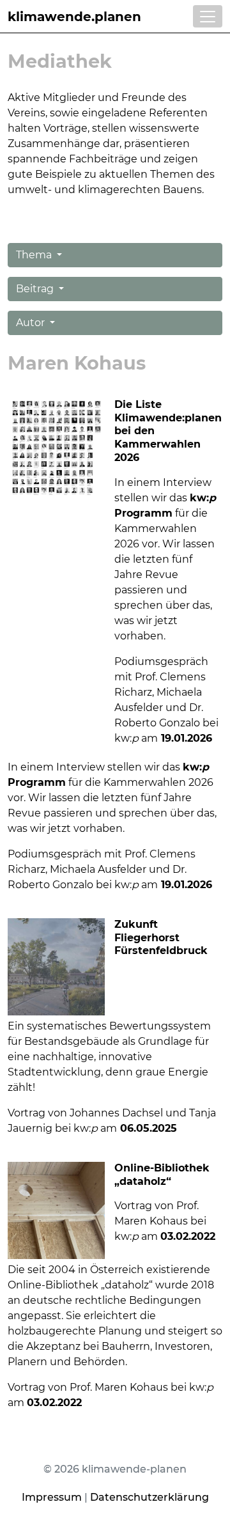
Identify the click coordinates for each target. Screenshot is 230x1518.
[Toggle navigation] (207, 16)
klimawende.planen (74, 16)
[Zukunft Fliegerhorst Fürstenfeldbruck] (56, 966)
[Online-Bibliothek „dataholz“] (56, 1209)
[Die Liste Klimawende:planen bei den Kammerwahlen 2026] (56, 446)
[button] (115, 255)
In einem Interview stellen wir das (95, 767)
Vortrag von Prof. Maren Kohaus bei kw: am (160, 1221)
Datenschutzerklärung (149, 1497)
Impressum (52, 1497)
